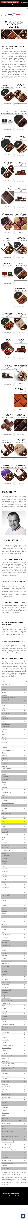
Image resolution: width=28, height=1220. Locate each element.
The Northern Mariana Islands (11, 1121)
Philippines (5, 1032)
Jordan (4, 906)
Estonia (4, 808)
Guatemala (6, 856)
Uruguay (5, 1152)
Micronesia (5, 971)
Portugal (4, 1037)
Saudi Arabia (6, 1076)
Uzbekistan (5, 1155)
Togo (4, 1126)
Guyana (4, 863)
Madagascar (6, 945)
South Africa (6, 1094)
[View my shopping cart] (1, 15)
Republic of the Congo (9, 1045)
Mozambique (6, 990)
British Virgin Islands (8, 750)
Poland (4, 1035)
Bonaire (4, 742)
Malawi (4, 950)
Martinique (5, 964)
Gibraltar (5, 840)
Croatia (4, 784)
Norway (4, 1011)
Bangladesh (6, 724)
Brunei (4, 753)
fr (7, 15)
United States (6, 1147)
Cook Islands (6, 779)
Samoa (4, 1071)
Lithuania (5, 937)
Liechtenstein (6, 935)
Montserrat (5, 985)
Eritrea (4, 805)
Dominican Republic (8, 803)
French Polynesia (7, 824)
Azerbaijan (5, 713)
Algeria (4, 690)
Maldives (4, 956)
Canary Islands (6, 769)
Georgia (5, 832)
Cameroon (5, 763)
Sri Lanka (5, 1102)
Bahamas (5, 719)
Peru (4, 1029)
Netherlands (6, 998)
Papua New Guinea (8, 1024)
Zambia (4, 1166)
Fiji (3, 816)
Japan (4, 900)
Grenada (5, 848)
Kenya (4, 908)
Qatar (4, 1043)
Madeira (4, 948)
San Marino (5, 1073)
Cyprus (4, 790)
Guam (4, 853)
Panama (4, 1021)
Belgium (4, 729)
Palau (4, 1019)
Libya (3, 932)
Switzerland (5, 1113)
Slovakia (4, 1089)
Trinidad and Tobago (8, 1131)
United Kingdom (7, 1144)
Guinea (4, 861)
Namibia (5, 993)
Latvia (4, 921)
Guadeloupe (6, 850)
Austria (4, 711)
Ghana (4, 837)
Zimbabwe (5, 1168)
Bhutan (4, 737)
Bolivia (4, 740)
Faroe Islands (6, 813)
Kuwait (4, 914)
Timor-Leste (6, 1123)
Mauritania (5, 966)
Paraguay (5, 1027)
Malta (4, 958)
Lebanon (4, 924)
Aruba (4, 705)
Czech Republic (7, 792)
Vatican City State (7, 1160)
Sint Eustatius (6, 1086)
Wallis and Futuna (7, 1163)
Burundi (4, 758)
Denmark (5, 795)
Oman (4, 1014)
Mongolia (5, 979)
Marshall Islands (7, 961)
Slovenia (4, 1092)
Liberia (4, 929)
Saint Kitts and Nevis (8, 1056)
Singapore (5, 1084)
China (4, 774)
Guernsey (5, 858)
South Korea (6, 1097)
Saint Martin (5, 1061)
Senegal (4, 1079)
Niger (3, 1006)
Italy (3, 892)
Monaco (4, 977)
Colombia (5, 777)
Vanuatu (5, 1158)
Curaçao (4, 787)
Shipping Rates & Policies (17, 675)
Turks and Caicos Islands (10, 1136)
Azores (4, 716)
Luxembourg (6, 940)
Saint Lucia (5, 1058)
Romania (5, 1050)
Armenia (5, 703)
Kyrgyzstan (6, 916)
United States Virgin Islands (10, 1150)
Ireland (4, 884)
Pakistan (5, 1016)
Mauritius (5, 969)
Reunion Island (6, 1048)
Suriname (5, 1105)
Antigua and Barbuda (9, 698)
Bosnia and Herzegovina (9, 745)
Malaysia (5, 953)
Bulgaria (4, 755)
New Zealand (6, 1003)
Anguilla (4, 695)
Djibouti (4, 798)
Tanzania (5, 1118)
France (4, 821)
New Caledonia (7, 1000)
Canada (4, 766)
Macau (4, 942)
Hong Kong (5, 871)
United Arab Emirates (8, 1142)
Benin (4, 734)
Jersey (4, 903)
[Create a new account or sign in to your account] (27, 9)
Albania (4, 687)
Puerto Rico (5, 1040)
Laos (3, 919)
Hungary (4, 874)
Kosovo (4, 911)
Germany (5, 834)
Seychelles (5, 1081)
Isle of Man (5, 887)
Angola (4, 692)
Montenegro (6, 982)
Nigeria (4, 1008)
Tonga (4, 1129)
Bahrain (4, 721)
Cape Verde (6, 771)
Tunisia (4, 1134)
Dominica (5, 800)
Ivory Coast (6, 895)
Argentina (5, 700)
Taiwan (4, 1115)
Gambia (5, 829)
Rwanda (4, 1053)
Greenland (5, 845)
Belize (4, 732)
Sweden (4, 1110)
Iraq (3, 882)
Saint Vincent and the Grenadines (8, 1064)
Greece (4, 842)
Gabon (4, 827)
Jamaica (5, 898)
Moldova (5, 974)
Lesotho (5, 927)
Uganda (4, 1139)
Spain (4, 1100)
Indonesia (5, 879)
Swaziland (5, 1108)
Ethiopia (4, 811)
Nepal (4, 995)
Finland (4, 819)
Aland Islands (6, 684)
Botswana (5, 748)
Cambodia (5, 761)
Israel (4, 890)
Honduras (5, 869)
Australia (5, 708)
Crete (4, 782)
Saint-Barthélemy (8, 1068)
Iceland (4, 877)
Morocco (5, 987)
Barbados (5, 726)
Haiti (3, 866)
